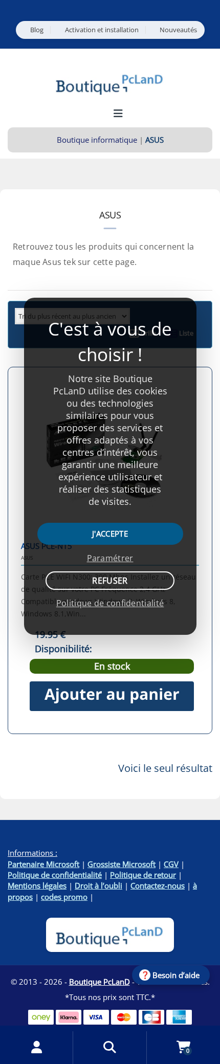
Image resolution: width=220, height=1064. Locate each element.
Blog (36, 30)
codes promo (64, 897)
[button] (112, 696)
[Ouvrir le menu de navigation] (117, 113)
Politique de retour (143, 875)
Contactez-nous (157, 885)
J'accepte (110, 533)
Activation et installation (102, 30)
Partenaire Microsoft (43, 864)
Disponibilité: (63, 649)
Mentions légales (37, 885)
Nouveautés (178, 30)
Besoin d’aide (176, 975)
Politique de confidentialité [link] (110, 603)
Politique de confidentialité (55, 875)
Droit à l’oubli (98, 885)
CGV (171, 864)
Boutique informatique (97, 140)
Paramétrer (110, 558)
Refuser (109, 580)
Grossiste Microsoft (121, 864)
